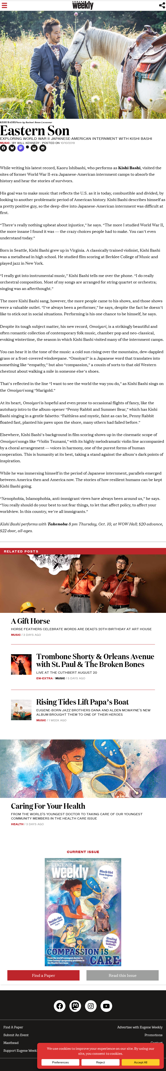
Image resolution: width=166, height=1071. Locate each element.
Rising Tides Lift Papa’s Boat (82, 701)
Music (5, 142)
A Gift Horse (30, 620)
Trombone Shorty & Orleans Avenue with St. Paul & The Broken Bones (95, 660)
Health (17, 824)
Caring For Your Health (48, 805)
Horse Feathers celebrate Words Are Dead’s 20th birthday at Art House (81, 628)
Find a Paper (43, 975)
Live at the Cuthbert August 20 (66, 672)
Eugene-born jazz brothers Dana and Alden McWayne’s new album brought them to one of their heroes (93, 712)
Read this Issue (123, 975)
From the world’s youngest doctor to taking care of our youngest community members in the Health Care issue (77, 816)
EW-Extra (44, 678)
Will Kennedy (28, 142)
